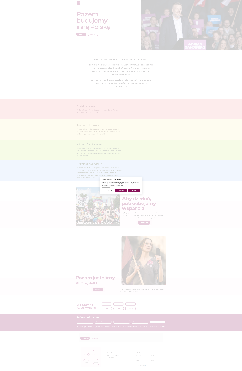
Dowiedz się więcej (106, 187)
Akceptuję (134, 190)
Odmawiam (121, 190)
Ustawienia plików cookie (108, 190)
